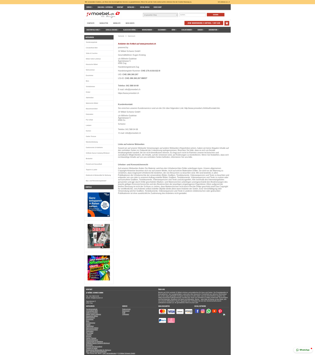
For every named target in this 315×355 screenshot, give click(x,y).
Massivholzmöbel (92, 109)
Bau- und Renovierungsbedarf (96, 181)
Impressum (126, 311)
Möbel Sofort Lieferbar (93, 59)
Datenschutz (126, 309)
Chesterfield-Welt (91, 48)
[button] (303, 350)
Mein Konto (130, 23)
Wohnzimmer (90, 70)
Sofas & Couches (91, 53)
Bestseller (89, 158)
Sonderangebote (91, 42)
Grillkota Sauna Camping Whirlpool (98, 153)
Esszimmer (89, 75)
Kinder (88, 92)
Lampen (88, 125)
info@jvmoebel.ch (132, 89)
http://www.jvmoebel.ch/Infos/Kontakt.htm (202, 108)
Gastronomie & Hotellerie (94, 147)
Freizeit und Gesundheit (94, 164)
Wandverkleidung (92, 142)
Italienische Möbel (92, 103)
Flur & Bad (89, 120)
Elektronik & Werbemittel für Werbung (98, 175)
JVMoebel (125, 314)
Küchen (88, 131)
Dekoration (89, 114)
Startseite (90, 23)
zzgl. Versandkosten (109, 353)
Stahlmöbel (90, 98)
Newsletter (104, 23)
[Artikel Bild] (99, 216)
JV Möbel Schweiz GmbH (126, 353)
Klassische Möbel (92, 64)
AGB (123, 313)
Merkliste (116, 23)
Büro (87, 81)
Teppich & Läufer (91, 170)
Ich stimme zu (223, 2)
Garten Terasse (91, 136)
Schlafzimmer (90, 86)
